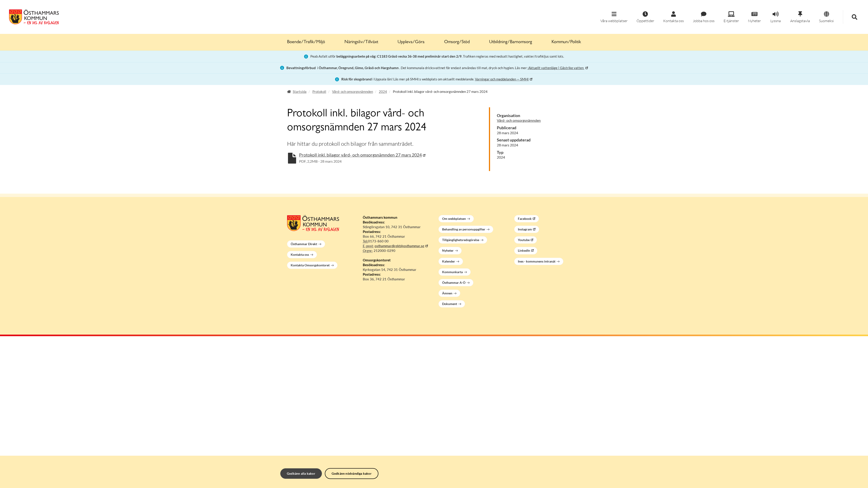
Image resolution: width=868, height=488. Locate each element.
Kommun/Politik (566, 42)
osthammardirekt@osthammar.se (399, 246)
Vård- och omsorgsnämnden (352, 91)
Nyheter (448, 250)
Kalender (448, 261)
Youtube (524, 240)
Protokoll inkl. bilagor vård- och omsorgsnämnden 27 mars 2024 (360, 154)
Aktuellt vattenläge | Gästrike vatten (556, 68)
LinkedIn (524, 250)
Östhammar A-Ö (453, 282)
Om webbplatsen (454, 219)
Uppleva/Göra (411, 42)
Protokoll (319, 91)
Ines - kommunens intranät (536, 261)
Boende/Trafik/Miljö (306, 42)
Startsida (300, 91)
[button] (613, 17)
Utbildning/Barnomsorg (510, 42)
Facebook (525, 219)
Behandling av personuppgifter (463, 229)
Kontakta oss (300, 254)
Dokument (449, 304)
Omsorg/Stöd (457, 42)
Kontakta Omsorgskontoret (310, 265)
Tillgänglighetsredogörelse (460, 240)
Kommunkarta (452, 272)
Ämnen (447, 293)
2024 (383, 91)
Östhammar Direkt (304, 244)
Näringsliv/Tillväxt (361, 42)
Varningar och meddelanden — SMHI (502, 79)
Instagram (525, 229)
